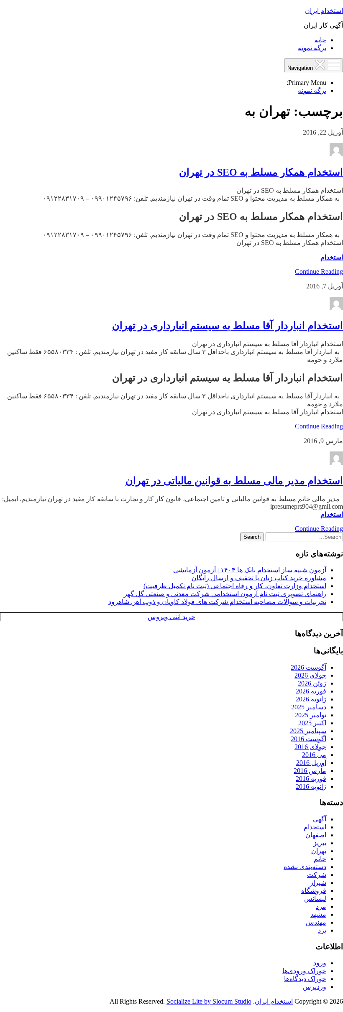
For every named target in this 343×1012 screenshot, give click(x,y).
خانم (320, 858)
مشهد (318, 914)
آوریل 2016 (311, 762)
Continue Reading (319, 271)
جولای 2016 (310, 746)
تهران (318, 850)
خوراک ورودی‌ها (304, 970)
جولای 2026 (310, 675)
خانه (320, 39)
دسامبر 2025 (308, 707)
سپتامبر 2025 (308, 730)
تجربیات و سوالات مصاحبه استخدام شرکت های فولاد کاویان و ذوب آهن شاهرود (217, 601)
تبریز (319, 842)
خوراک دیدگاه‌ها (305, 978)
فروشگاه (313, 890)
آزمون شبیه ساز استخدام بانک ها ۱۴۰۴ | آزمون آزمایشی (249, 570)
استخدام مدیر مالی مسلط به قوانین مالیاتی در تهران (234, 480)
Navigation (301, 68)
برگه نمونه (312, 47)
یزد (322, 930)
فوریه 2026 (311, 691)
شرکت (316, 874)
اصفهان (315, 835)
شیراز (318, 882)
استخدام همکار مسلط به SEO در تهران (261, 172)
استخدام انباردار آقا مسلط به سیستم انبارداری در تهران (227, 325)
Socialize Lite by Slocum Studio (208, 1001)
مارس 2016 (310, 770)
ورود (319, 962)
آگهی (319, 819)
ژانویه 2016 (311, 786)
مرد (321, 906)
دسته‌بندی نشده (305, 866)
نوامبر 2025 (310, 715)
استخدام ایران (324, 10)
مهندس (316, 922)
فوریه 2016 (311, 778)
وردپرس (314, 986)
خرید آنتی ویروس (171, 616)
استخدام (331, 257)
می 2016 (314, 754)
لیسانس (315, 898)
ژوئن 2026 (312, 683)
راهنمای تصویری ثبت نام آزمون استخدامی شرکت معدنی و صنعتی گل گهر (225, 593)
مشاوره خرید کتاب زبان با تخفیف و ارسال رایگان (259, 577)
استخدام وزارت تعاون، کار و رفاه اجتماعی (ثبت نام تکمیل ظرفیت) (234, 585)
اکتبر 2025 (312, 722)
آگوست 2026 (308, 667)
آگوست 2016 (308, 738)
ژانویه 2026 (311, 699)
